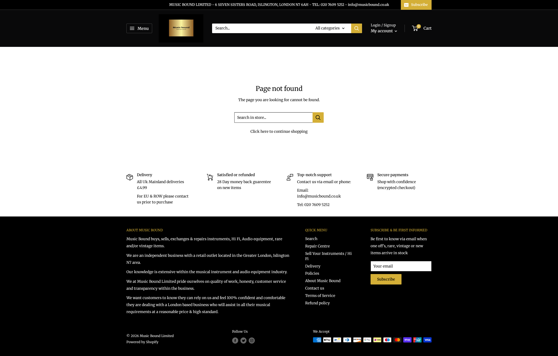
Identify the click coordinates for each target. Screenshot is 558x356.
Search (311, 238)
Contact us (314, 288)
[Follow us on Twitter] (243, 340)
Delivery (312, 266)
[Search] (356, 28)
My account (382, 30)
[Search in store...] (318, 117)
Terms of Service (320, 295)
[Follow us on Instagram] (252, 340)
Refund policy (317, 303)
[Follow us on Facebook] (235, 340)
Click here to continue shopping (279, 131)
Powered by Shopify (142, 342)
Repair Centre (317, 246)
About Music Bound (322, 280)
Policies (312, 273)
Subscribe (419, 4)
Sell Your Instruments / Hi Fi (328, 256)
